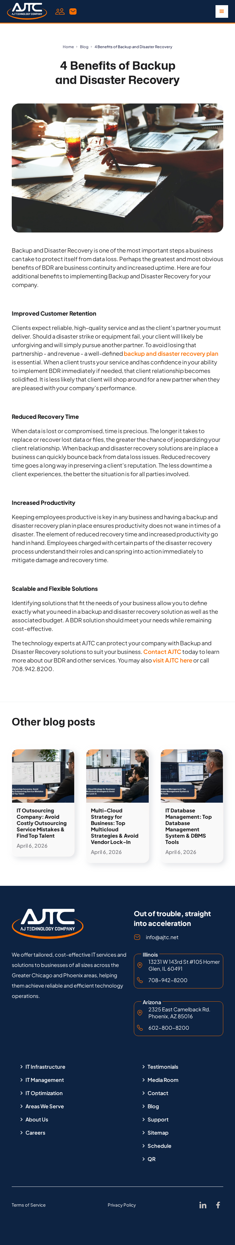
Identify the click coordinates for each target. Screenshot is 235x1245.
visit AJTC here (172, 660)
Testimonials (163, 1067)
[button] (222, 11)
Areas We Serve (45, 1106)
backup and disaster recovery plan (171, 353)
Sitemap (158, 1132)
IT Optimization (44, 1093)
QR (152, 1159)
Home (68, 46)
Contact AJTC (162, 651)
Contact (158, 1093)
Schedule (159, 1146)
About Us (37, 1119)
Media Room (163, 1080)
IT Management (45, 1080)
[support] (60, 11)
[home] (27, 11)
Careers (35, 1132)
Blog (84, 46)
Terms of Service (29, 1204)
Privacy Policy (122, 1204)
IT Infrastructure (45, 1067)
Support (158, 1119)
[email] (72, 11)
